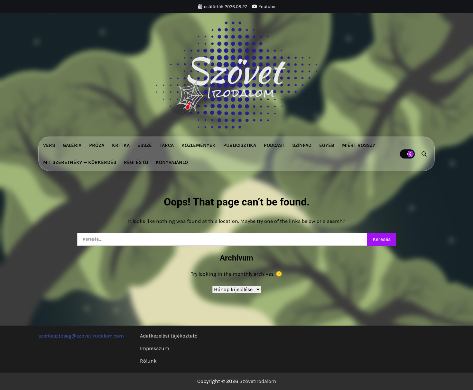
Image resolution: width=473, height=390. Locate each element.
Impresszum (154, 348)
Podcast (274, 145)
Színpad (301, 145)
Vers (49, 145)
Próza (96, 145)
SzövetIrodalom (257, 381)
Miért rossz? (358, 145)
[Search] (424, 154)
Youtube (267, 6)
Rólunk (148, 361)
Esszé (144, 145)
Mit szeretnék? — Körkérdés (79, 162)
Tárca (167, 145)
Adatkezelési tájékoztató (169, 336)
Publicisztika (239, 145)
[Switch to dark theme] (407, 154)
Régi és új (136, 162)
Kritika (121, 145)
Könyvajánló (172, 162)
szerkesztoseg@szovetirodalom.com (81, 336)
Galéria (72, 145)
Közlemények (198, 145)
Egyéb (326, 145)
